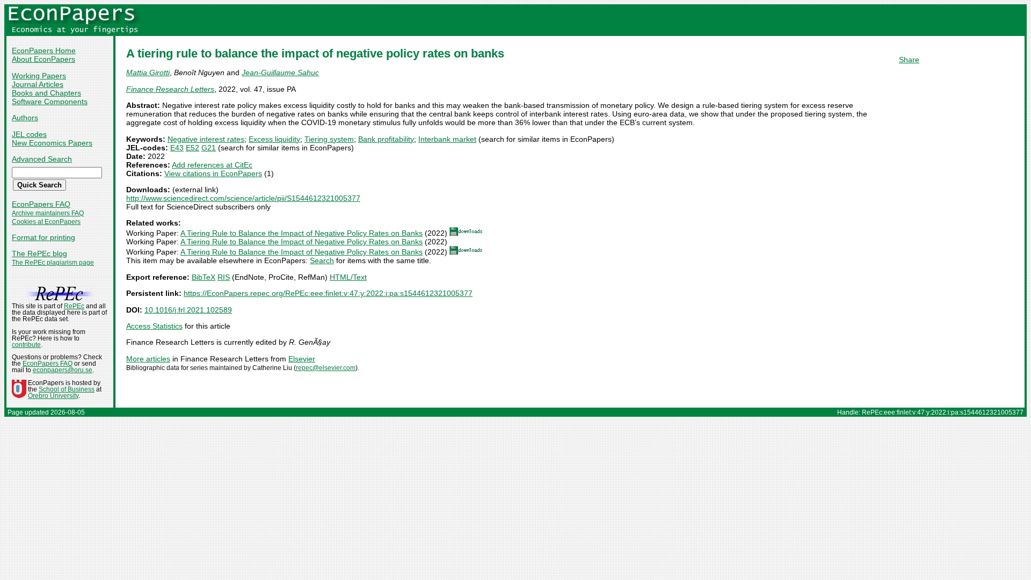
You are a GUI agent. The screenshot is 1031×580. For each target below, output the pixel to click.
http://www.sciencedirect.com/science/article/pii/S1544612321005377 (243, 198)
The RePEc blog (39, 253)
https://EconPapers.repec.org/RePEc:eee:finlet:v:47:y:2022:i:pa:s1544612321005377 (328, 293)
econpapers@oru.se (62, 370)
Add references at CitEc (212, 165)
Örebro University (53, 396)
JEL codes (29, 134)
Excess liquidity (274, 139)
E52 (192, 147)
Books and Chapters (46, 93)
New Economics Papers (52, 143)
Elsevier (301, 358)
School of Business (67, 389)
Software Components (50, 101)
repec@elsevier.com (325, 368)
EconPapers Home (44, 50)
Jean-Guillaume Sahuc (280, 72)
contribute (26, 345)
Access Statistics (154, 326)
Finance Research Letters (170, 89)
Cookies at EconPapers (46, 222)
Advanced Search (42, 159)
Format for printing (43, 237)
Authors (25, 117)
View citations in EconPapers (213, 173)
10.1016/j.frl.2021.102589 (188, 310)
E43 (177, 147)
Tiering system (329, 139)
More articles (148, 358)
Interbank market (447, 139)
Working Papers (39, 75)
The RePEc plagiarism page (53, 262)
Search (322, 260)
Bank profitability (386, 139)
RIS (223, 277)
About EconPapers (43, 59)
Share (909, 59)
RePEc (74, 306)
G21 (208, 147)
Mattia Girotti (148, 72)
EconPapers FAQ (41, 204)
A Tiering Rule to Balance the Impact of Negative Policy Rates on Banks (301, 233)
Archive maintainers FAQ (48, 213)
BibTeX (203, 277)
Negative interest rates (206, 139)
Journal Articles (37, 84)
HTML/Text (348, 277)
